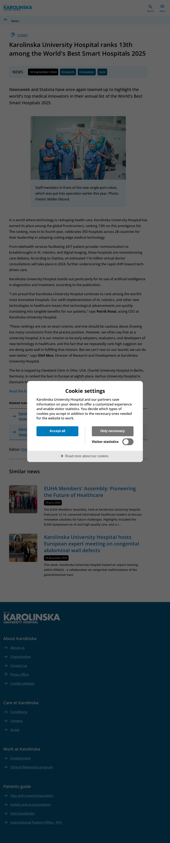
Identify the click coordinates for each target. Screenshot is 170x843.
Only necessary (112, 431)
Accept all (57, 431)
